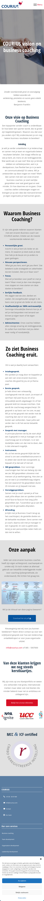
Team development (8, 839)
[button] (41, 859)
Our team (9, 815)
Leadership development (10, 852)
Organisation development (10, 845)
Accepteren (22, 881)
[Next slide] (41, 716)
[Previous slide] (2, 716)
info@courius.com (14, 647)
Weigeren (22, 887)
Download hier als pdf (21, 618)
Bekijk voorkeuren (22, 892)
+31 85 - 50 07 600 (11, 797)
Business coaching (7, 833)
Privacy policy (22, 898)
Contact (8, 809)
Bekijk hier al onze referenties (22, 703)
